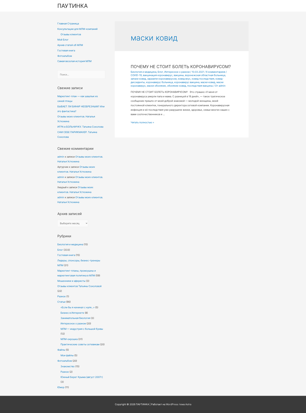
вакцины (179, 75)
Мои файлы (67, 355)
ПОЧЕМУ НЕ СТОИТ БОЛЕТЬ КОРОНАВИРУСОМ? (181, 66)
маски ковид (208, 82)
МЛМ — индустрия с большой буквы (82, 328)
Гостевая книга (66, 50)
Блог (60, 249)
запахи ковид (138, 78)
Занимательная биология (75, 318)
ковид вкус (184, 78)
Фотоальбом (64, 55)
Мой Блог (63, 39)
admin (60, 156)
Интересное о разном (73, 323)
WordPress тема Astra (178, 404)
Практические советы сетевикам (80, 344)
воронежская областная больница (205, 75)
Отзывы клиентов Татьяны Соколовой (79, 286)
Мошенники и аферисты (71, 280)
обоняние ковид (176, 85)
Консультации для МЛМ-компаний (77, 28)
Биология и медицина (70, 244)
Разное (61, 296)
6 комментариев (215, 71)
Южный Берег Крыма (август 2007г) (82, 377)
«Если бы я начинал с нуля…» (78, 307)
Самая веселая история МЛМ (74, 61)
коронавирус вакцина (186, 82)
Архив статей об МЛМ (70, 45)
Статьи (61, 301)
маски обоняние (156, 85)
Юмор (60, 387)
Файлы (61, 349)
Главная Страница (68, 23)
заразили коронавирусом (162, 78)
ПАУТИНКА (72, 5)
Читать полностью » (142, 122)
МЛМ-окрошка (69, 339)
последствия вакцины (200, 85)
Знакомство (68, 366)
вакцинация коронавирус (157, 75)
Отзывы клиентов (71, 34)
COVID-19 (136, 75)
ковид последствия (203, 78)
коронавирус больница (159, 82)
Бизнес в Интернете (72, 312)
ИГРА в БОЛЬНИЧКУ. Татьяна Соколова (80, 126)
